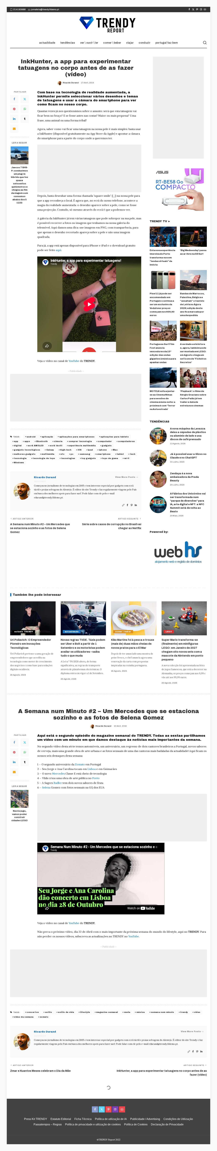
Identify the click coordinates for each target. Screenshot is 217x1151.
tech (132, 454)
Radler (58, 783)
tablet (120, 454)
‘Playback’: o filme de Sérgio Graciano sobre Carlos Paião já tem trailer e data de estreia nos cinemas (193, 398)
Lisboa (91, 769)
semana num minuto (162, 1012)
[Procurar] (205, 43)
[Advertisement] (89, 168)
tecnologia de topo (44, 458)
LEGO (169, 632)
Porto (96, 778)
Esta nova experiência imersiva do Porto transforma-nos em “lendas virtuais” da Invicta (162, 257)
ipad (90, 450)
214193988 (19, 9)
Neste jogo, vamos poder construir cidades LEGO (19, 816)
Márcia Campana (103, 1112)
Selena (46, 787)
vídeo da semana (23, 1017)
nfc (62, 454)
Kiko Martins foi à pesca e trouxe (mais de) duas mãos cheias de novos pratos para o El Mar (132, 643)
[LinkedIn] (14, 119)
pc (72, 454)
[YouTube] (205, 9)
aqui (58, 250)
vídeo (197, 1012)
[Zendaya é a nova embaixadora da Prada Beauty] (158, 479)
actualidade (72, 632)
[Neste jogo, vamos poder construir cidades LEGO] (19, 799)
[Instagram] (201, 9)
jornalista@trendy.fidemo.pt (45, 9)
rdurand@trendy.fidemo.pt (48, 497)
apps (27, 441)
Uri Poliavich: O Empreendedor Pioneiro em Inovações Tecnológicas (30, 643)
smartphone (103, 454)
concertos (33, 1012)
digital (18, 446)
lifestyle (85, 1012)
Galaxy (50, 450)
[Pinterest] (197, 9)
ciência (58, 441)
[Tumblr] (25, 119)
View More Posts (125, 477)
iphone (103, 450)
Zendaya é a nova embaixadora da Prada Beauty (184, 477)
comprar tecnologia (80, 441)
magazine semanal (107, 1012)
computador (105, 441)
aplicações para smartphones (76, 437)
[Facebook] (189, 9)
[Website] (123, 505)
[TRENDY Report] (108, 25)
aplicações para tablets (115, 437)
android (31, 437)
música (140, 1012)
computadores (126, 441)
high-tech (65, 450)
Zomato (80, 764)
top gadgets (88, 458)
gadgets (107, 446)
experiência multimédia (82, 446)
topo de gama (110, 458)
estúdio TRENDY (23, 632)
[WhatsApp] (25, 109)
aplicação (47, 437)
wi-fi (126, 458)
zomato (44, 1017)
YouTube (74, 361)
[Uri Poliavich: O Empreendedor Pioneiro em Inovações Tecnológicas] (33, 618)
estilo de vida (66, 1012)
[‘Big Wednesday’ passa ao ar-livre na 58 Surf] (193, 237)
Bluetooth (42, 441)
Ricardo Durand (70, 83)
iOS (80, 450)
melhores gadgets (24, 454)
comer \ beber (123, 632)
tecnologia (20, 458)
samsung (85, 454)
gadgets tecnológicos (27, 450)
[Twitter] (193, 9)
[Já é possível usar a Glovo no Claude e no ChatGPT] (158, 457)
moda (127, 1012)
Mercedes (58, 773)
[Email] (14, 129)
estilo (48, 1012)
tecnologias (68, 458)
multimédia (48, 454)
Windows (19, 463)
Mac (115, 450)
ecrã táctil (56, 446)
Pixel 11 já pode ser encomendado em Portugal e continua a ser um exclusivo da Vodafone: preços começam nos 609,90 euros (162, 304)
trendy (184, 1012)
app (16, 441)
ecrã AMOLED (36, 446)
